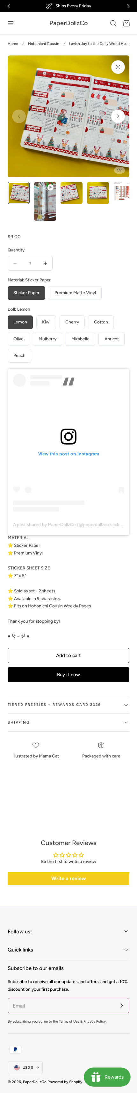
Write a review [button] (68, 878)
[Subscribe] (121, 1005)
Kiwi (46, 321)
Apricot (112, 338)
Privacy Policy (94, 1021)
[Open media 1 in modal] (118, 67)
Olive (18, 338)
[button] (10, 23)
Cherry (72, 321)
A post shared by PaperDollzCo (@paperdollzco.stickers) (70, 524)
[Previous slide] (19, 116)
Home (13, 43)
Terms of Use (69, 1021)
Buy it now (68, 674)
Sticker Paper (26, 292)
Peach (19, 355)
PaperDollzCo (35, 1082)
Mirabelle (80, 338)
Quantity (16, 249)
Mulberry (47, 338)
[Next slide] (118, 116)
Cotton (101, 321)
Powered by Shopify (64, 1082)
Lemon (20, 321)
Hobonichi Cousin (43, 43)
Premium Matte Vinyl (75, 292)
